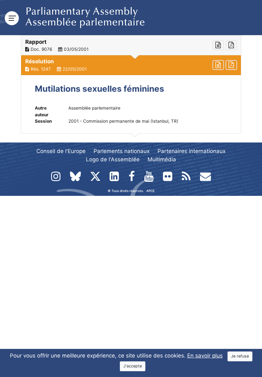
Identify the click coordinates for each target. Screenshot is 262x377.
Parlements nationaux (122, 151)
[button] (131, 45)
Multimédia (162, 159)
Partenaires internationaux (192, 151)
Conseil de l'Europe (61, 151)
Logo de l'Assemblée (113, 159)
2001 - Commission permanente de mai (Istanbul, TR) (123, 121)
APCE (150, 191)
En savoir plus (205, 355)
